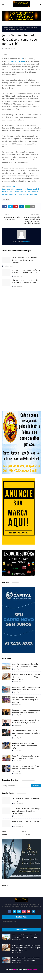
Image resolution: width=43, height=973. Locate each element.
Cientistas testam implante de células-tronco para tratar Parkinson (26, 799)
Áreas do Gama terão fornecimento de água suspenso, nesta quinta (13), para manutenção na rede (26, 676)
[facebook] (9, 911)
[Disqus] (21, 319)
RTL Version (26, 834)
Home (4, 831)
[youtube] (28, 911)
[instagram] (24, 911)
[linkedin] (33, 911)
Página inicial (8, 27)
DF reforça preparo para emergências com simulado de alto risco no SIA (26, 271)
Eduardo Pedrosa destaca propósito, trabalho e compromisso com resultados (25, 768)
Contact (4, 834)
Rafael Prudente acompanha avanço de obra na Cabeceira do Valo (25, 757)
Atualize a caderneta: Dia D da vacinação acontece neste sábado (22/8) (24, 745)
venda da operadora (17, 61)
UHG (21, 59)
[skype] (19, 911)
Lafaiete (26, 241)
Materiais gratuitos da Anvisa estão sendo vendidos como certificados (25, 665)
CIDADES (15, 27)
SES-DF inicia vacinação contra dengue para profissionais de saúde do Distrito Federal (26, 811)
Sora (14, 969)
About (24, 831)
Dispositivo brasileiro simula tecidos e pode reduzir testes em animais (26, 688)
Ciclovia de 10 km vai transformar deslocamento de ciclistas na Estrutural (24, 260)
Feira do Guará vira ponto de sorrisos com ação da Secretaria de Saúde (25, 281)
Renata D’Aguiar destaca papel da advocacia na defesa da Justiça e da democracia (25, 699)
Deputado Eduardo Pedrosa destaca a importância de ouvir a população (26, 711)
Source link (11, 187)
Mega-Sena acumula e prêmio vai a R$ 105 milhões (26, 822)
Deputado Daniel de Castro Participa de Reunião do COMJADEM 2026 (25, 721)
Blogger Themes (32, 969)
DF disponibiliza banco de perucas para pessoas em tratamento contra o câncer (26, 733)
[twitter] (14, 911)
